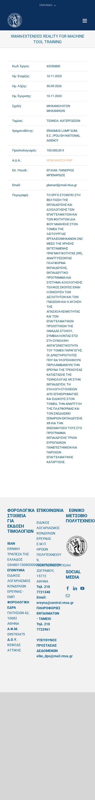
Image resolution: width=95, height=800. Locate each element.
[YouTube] (82, 588)
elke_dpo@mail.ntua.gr (55, 656)
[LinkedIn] (75, 588)
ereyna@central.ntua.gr (55, 603)
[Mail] (68, 596)
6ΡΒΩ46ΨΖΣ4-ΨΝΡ (60, 160)
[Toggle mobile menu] (85, 20)
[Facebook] (68, 588)
